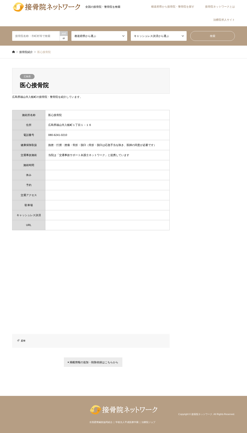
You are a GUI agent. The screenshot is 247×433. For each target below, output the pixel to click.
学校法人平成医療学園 (127, 422)
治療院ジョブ (148, 422)
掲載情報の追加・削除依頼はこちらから (93, 362)
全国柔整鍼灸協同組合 (101, 422)
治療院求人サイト (224, 19)
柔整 (23, 340)
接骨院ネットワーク (201, 414)
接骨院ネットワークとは (220, 6)
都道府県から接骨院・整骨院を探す (172, 6)
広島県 (27, 76)
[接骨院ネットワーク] (46, 6)
